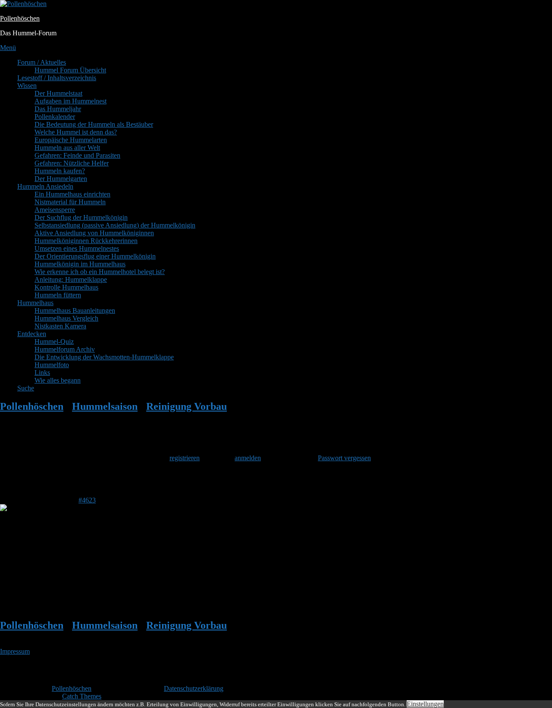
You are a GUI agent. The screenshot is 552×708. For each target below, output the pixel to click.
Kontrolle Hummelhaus (66, 287)
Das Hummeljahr (57, 108)
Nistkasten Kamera (60, 326)
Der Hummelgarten (60, 178)
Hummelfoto (51, 364)
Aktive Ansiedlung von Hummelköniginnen (94, 233)
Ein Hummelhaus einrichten (72, 194)
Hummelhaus (35, 302)
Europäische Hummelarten (70, 139)
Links (42, 372)
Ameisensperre (54, 209)
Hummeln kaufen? (59, 171)
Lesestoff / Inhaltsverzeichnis (56, 77)
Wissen (27, 85)
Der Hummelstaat (58, 93)
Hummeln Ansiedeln (45, 186)
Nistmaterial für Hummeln (70, 202)
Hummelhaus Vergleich (66, 318)
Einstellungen (425, 704)
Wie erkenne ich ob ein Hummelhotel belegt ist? (99, 271)
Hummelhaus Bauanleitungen (74, 310)
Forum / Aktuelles (41, 62)
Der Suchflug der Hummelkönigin (81, 217)
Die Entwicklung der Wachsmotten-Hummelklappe (104, 357)
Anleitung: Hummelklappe (70, 279)
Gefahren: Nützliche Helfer (71, 163)
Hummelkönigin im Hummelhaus (79, 264)
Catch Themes (81, 696)
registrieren (184, 458)
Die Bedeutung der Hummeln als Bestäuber (93, 124)
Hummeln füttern (57, 295)
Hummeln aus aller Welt (67, 147)
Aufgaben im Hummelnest (70, 101)
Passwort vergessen (344, 458)
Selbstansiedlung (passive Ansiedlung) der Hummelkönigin (114, 225)
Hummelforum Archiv (64, 349)
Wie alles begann (57, 380)
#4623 (87, 500)
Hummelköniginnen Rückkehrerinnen (86, 240)
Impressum (15, 651)
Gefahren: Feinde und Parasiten (77, 155)
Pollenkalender (54, 116)
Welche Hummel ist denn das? (75, 132)
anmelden (248, 458)
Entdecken (31, 333)
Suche (25, 388)
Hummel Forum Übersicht (70, 70)
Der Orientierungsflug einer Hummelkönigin (95, 256)
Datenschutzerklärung (193, 688)
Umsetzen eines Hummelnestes (76, 248)
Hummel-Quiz (54, 341)
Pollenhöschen (20, 18)
